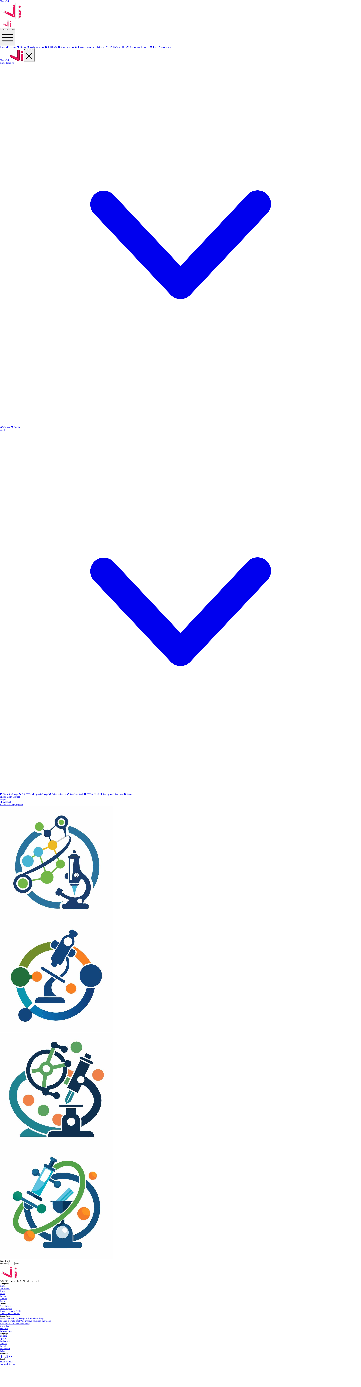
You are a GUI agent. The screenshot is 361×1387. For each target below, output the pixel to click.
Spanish (3, 1338)
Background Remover (113, 794)
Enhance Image (58, 794)
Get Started (5, 1288)
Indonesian (5, 1348)
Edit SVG (26, 794)
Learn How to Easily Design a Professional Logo (22, 1318)
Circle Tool (5, 1326)
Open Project (6, 1308)
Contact (16, 797)
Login (2, 1301)
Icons (129, 794)
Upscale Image (41, 794)
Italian (2, 1351)
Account (7, 802)
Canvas (7, 427)
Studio (16, 427)
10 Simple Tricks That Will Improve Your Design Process (25, 1321)
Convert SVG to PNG (10, 1313)
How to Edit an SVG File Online (14, 1323)
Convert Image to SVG (10, 1311)
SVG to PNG (93, 794)
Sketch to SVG (76, 794)
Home (2, 47)
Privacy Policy (6, 1361)
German (3, 1343)
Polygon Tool (6, 1331)
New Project (5, 1306)
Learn (168, 47)
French (3, 1346)
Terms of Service (7, 1364)
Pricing (162, 47)
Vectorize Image (10, 794)
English (3, 1336)
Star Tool (4, 1328)
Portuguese (5, 1341)
